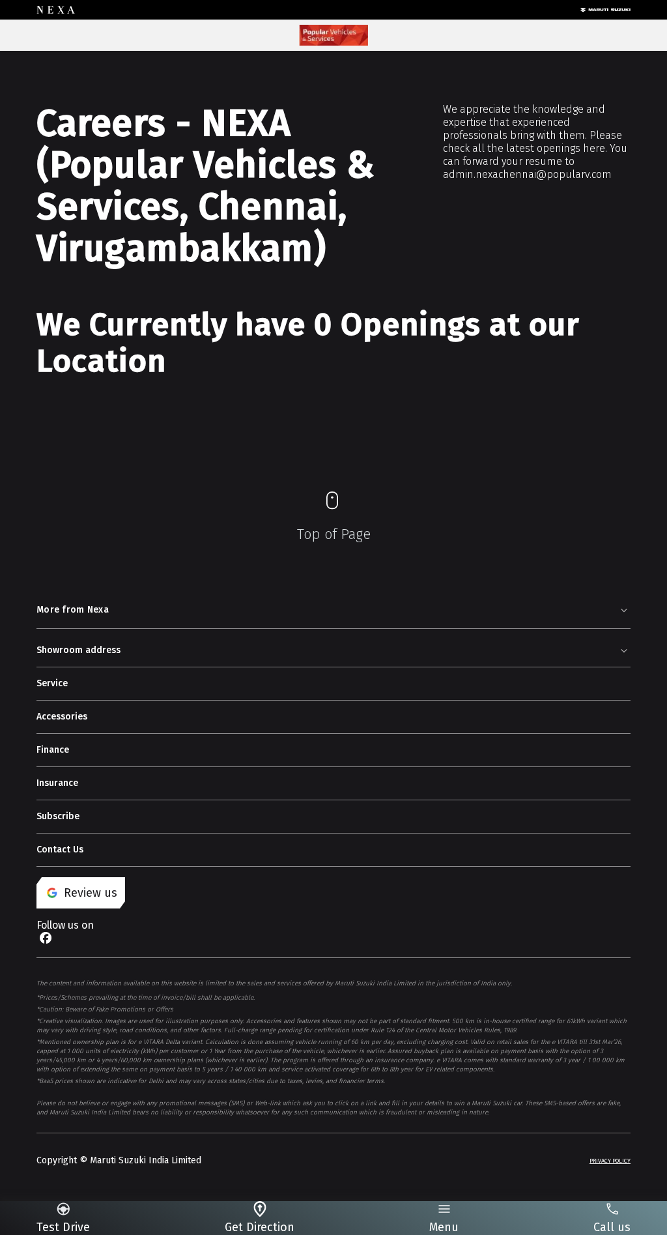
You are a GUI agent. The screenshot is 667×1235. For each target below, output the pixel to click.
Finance (52, 749)
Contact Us (59, 849)
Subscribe (57, 816)
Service (52, 683)
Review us (90, 893)
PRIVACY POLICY (610, 1160)
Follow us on (65, 925)
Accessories (61, 716)
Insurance (57, 783)
